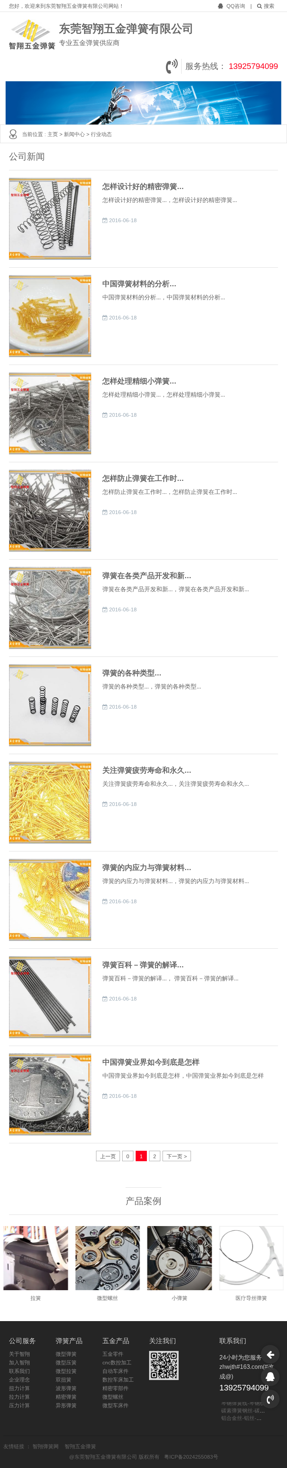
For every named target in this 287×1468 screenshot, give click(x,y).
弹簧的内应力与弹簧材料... (146, 867)
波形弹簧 (66, 1388)
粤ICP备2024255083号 (191, 1457)
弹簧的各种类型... (131, 673)
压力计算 (19, 1405)
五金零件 (112, 1354)
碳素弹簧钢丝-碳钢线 (245, 1406)
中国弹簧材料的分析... (139, 284)
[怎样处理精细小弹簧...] (50, 413)
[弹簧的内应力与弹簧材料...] (50, 900)
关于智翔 (19, 1354)
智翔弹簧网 (46, 1446)
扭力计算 (19, 1388)
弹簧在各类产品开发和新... (146, 575)
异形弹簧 (66, 1405)
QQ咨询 (236, 6)
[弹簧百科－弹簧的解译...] (50, 997)
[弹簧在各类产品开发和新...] (50, 608)
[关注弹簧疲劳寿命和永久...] (50, 803)
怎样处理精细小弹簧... (139, 381)
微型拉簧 (66, 1371)
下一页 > (177, 1156)
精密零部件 (115, 1388)
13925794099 (253, 66)
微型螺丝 (112, 1397)
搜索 (269, 6)
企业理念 (19, 1380)
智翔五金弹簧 (80, 1446)
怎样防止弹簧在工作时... (143, 478)
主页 (53, 134)
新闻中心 (75, 134)
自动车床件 (115, 1371)
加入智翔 (19, 1362)
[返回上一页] (270, 1354)
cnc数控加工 (117, 1362)
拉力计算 (19, 1397)
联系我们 (19, 1371)
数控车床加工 (118, 1380)
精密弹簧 (66, 1397)
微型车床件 (115, 1405)
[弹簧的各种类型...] (50, 705)
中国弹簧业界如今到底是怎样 (151, 1062)
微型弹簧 (66, 1354)
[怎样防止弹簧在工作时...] (50, 511)
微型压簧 (66, 1362)
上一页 (108, 1156)
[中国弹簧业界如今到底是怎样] (50, 1094)
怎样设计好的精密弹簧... (143, 186)
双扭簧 (63, 1380)
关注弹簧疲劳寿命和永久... (146, 770)
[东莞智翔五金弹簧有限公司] (32, 34)
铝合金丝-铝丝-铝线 (244, 1413)
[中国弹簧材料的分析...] (50, 316)
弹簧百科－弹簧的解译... (143, 965)
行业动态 (101, 134)
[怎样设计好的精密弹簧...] (50, 219)
